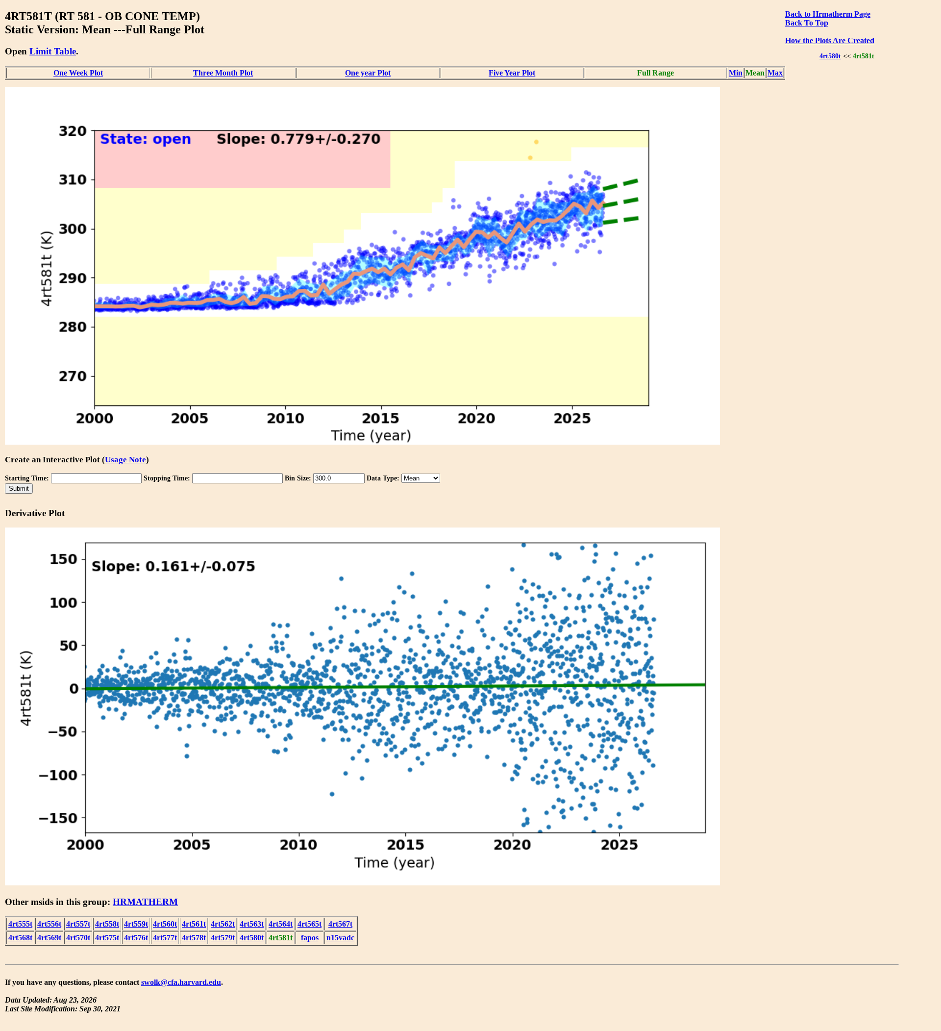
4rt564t (281, 924)
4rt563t (252, 924)
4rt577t (165, 937)
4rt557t (78, 924)
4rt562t (223, 924)
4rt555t (20, 924)
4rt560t (165, 924)
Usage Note (125, 459)
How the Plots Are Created (829, 40)
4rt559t (136, 924)
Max (775, 73)
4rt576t (136, 937)
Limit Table (52, 51)
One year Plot (368, 73)
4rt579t (223, 937)
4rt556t (49, 924)
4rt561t (194, 924)
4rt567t (340, 924)
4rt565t (309, 924)
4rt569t (49, 937)
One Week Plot (78, 73)
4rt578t (194, 937)
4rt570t (78, 937)
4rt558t (107, 924)
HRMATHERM (145, 902)
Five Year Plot (512, 73)
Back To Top (806, 23)
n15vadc (340, 937)
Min (736, 73)
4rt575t (107, 937)
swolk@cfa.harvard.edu (181, 982)
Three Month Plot (223, 73)
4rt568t (20, 937)
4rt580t (830, 56)
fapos (310, 937)
